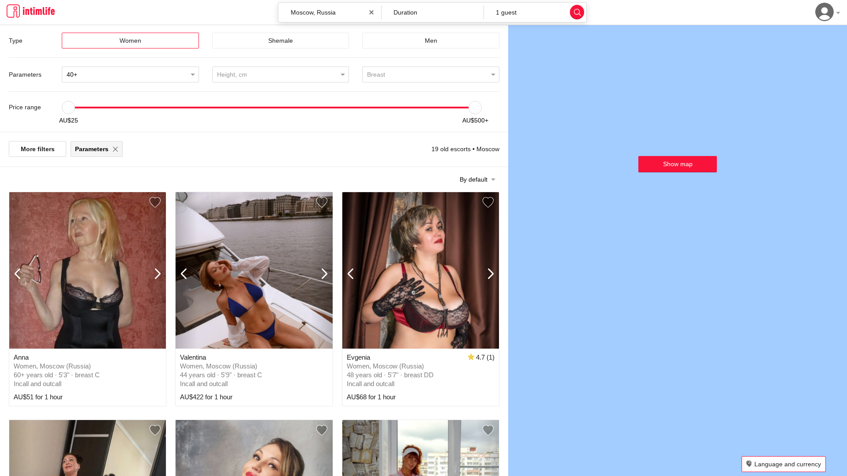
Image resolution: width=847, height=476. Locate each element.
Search (577, 12)
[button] (432, 12)
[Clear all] (371, 12)
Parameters (92, 148)
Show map (678, 163)
